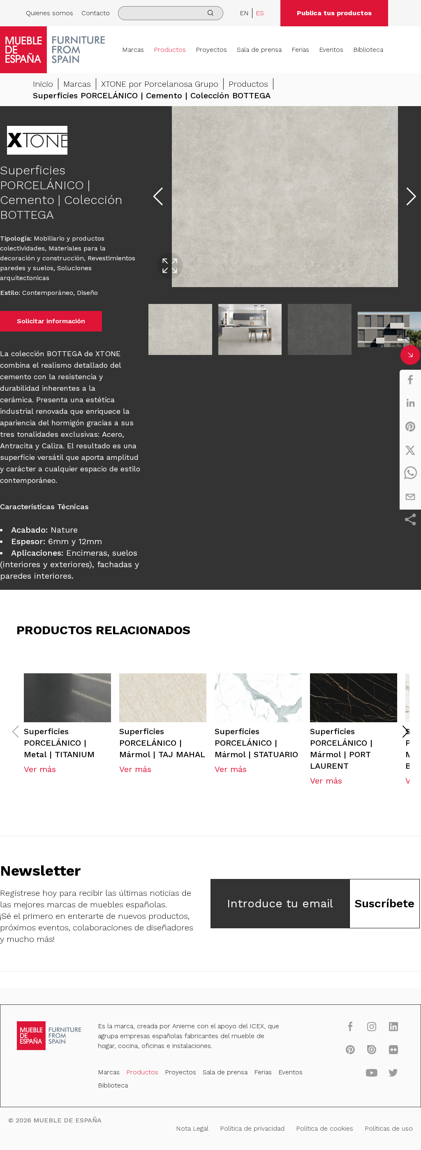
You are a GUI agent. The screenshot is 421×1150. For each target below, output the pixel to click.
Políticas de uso (389, 1128)
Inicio (43, 84)
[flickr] (393, 1049)
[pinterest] (410, 426)
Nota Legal (192, 1128)
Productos (170, 49)
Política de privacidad (252, 1128)
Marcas (133, 49)
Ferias (300, 49)
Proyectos (211, 49)
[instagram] (371, 1026)
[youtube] (371, 1072)
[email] (410, 497)
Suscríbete (384, 903)
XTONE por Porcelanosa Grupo (159, 84)
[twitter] (410, 450)
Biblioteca (368, 49)
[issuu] (371, 1049)
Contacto (95, 13)
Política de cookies (324, 1128)
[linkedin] (410, 403)
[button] (405, 732)
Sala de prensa (259, 49)
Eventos (331, 49)
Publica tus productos (334, 13)
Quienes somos (49, 13)
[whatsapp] (410, 473)
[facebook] (410, 380)
